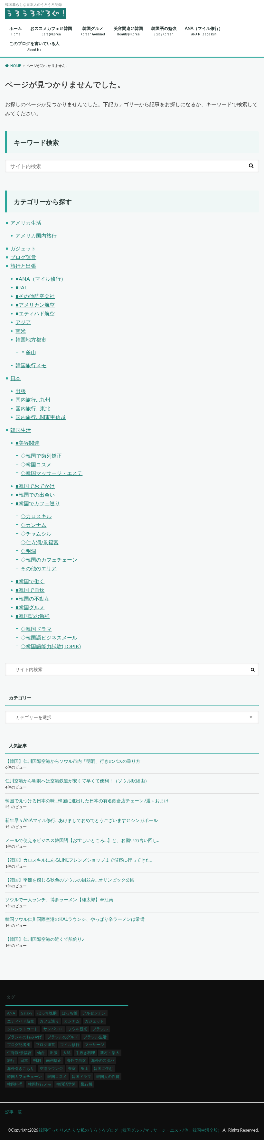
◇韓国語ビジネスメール (49, 637)
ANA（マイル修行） (204, 31)
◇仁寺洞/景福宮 (40, 542)
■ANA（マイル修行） (40, 279)
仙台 (41, 1052)
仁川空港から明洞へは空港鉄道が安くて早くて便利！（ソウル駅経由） (77, 780)
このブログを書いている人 (34, 46)
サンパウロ (53, 1028)
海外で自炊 (76, 1060)
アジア (23, 322)
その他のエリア (39, 568)
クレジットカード (22, 1028)
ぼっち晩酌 (47, 1013)
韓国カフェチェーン (24, 1076)
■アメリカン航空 (35, 305)
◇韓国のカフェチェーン (49, 559)
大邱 (67, 1052)
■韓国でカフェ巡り (37, 503)
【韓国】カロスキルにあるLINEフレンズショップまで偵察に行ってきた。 (80, 860)
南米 (20, 331)
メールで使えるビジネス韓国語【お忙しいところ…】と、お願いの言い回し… (82, 840)
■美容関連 (27, 443)
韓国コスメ (57, 1076)
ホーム (15, 31)
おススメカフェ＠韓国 (51, 31)
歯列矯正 (53, 1060)
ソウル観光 (77, 1028)
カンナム (72, 1021)
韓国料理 (15, 1084)
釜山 (85, 1068)
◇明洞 (28, 551)
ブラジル (100, 1028)
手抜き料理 (85, 1052)
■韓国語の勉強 (32, 616)
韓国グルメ (92, 31)
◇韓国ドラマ (36, 629)
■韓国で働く (29, 581)
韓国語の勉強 (163, 31)
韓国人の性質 (107, 1076)
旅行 (11, 1060)
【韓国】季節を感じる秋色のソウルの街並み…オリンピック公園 (70, 880)
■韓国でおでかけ (35, 486)
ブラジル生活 (95, 1036)
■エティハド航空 (35, 313)
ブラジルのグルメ (62, 1036)
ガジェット (23, 248)
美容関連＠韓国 (128, 31)
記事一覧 (13, 1112)
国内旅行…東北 (32, 408)
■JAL (21, 287)
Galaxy (26, 1013)
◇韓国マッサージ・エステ (51, 473)
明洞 (37, 1060)
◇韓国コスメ (36, 464)
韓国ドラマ (81, 1076)
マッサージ (94, 1044)
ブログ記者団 (18, 1044)
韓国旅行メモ (30, 365)
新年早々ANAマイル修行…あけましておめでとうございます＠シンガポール (81, 820)
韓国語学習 (66, 1084)
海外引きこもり (20, 1068)
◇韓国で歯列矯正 (41, 456)
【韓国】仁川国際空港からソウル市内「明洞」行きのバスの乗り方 (72, 761)
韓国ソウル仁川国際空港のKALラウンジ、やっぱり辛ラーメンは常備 (75, 919)
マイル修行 (70, 1044)
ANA (11, 1013)
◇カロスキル (36, 516)
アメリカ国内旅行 (36, 235)
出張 (20, 391)
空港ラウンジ (51, 1068)
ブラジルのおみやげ (24, 1036)
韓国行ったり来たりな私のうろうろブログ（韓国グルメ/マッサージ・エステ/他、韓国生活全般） (130, 1130)
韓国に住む (103, 1068)
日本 (15, 378)
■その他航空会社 (35, 296)
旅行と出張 (23, 266)
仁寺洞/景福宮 (19, 1052)
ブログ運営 (23, 257)
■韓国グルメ (29, 607)
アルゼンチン (94, 1013)
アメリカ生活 (25, 223)
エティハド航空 (20, 1021)
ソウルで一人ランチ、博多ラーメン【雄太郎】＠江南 (59, 899)
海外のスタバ (102, 1060)
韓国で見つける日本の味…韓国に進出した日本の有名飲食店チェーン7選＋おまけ (87, 800)
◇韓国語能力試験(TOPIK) (51, 646)
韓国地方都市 (30, 339)
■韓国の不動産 (32, 598)
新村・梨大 (109, 1052)
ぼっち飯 (69, 1013)
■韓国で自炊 (29, 590)
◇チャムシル (36, 533)
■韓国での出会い (35, 494)
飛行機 (86, 1084)
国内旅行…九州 (32, 400)
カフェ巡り (49, 1021)
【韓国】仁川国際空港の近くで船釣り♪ (44, 939)
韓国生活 (20, 430)
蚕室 (72, 1068)
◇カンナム (33, 525)
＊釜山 (28, 352)
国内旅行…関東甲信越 (40, 417)
